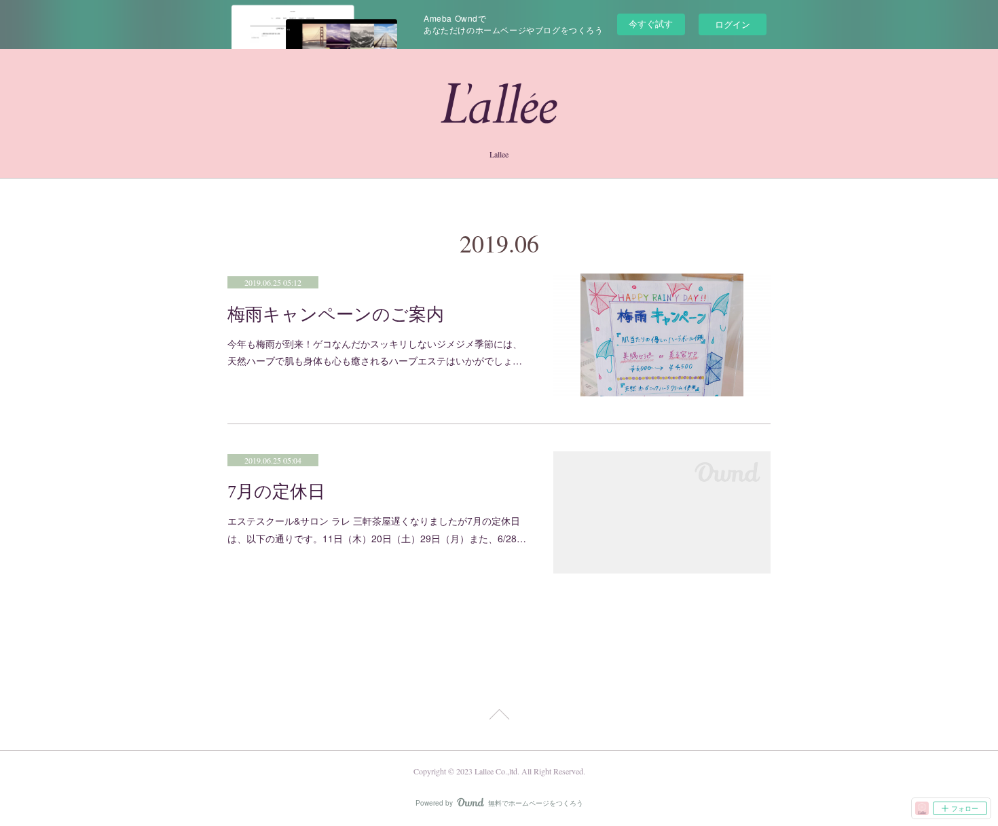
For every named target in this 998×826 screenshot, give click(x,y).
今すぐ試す (651, 23)
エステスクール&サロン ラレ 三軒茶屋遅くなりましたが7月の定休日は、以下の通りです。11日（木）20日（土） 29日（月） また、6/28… (376, 529)
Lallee (499, 154)
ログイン (732, 24)
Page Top (499, 716)
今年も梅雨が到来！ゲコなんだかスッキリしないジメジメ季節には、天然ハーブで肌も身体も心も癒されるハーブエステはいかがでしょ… (374, 352)
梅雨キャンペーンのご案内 (335, 314)
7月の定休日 (276, 492)
